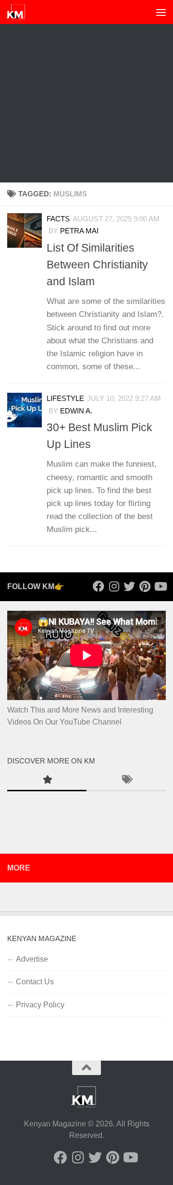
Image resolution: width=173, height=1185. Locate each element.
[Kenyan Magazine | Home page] (19, 12)
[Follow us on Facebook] (98, 586)
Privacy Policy (40, 1005)
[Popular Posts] (46, 780)
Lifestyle (65, 398)
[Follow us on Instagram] (114, 586)
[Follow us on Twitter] (129, 586)
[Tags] (126, 780)
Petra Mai (79, 231)
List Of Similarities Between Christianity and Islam (97, 265)
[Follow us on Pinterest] (144, 586)
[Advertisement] (86, 91)
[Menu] (161, 12)
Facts (58, 219)
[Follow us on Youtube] (160, 586)
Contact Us (35, 982)
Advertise (32, 959)
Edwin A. (76, 411)
